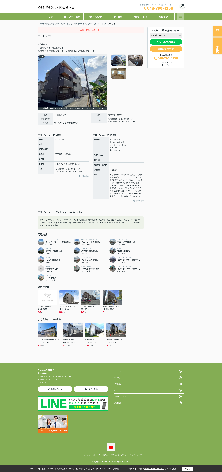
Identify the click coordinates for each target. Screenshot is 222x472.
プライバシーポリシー (119, 455)
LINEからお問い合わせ (166, 42)
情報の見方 (85, 176)
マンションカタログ (89, 455)
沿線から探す (95, 17)
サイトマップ (137, 455)
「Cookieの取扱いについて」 (154, 469)
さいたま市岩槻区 (50, 48)
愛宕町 (60, 48)
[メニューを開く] (180, 16)
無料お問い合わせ (166, 49)
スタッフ (117, 378)
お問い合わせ (140, 17)
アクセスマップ (120, 396)
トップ (49, 17)
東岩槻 (121, 121)
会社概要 (117, 17)
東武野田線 (112, 119)
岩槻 (120, 119)
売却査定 (163, 17)
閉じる (187, 469)
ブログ (116, 390)
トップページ (119, 371)
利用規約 (104, 455)
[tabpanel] (127, 67)
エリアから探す (72, 17)
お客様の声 (118, 384)
